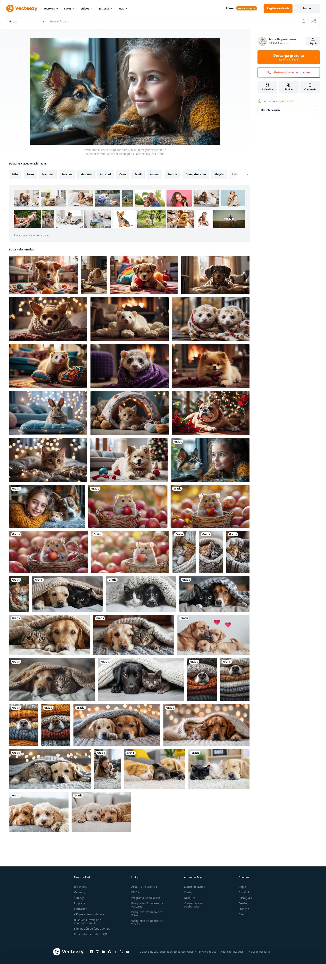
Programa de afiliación (145, 898)
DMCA (135, 892)
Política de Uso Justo (258, 951)
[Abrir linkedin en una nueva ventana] (103, 951)
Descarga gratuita (288, 57)
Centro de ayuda (194, 887)
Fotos (67, 8)
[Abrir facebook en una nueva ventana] (91, 951)
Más (121, 8)
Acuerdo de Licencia (144, 887)
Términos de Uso (206, 951)
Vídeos (85, 8)
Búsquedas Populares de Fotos (147, 913)
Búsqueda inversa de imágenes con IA (87, 921)
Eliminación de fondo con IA (92, 928)
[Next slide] (244, 174)
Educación (80, 909)
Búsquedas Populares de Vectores (147, 904)
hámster (48, 174)
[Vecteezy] (21, 8)
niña (15, 174)
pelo (235, 174)
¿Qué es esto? (287, 101)
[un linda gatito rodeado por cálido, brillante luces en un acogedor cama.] (48, 460)
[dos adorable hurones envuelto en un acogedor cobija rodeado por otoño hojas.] (210, 319)
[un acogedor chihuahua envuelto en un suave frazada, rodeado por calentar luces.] (48, 319)
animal (154, 174)
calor (122, 174)
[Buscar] (303, 21)
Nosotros (189, 898)
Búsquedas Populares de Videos (147, 922)
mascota (86, 174)
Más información (270, 110)
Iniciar (307, 8)
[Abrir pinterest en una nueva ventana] (109, 951)
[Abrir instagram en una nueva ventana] (97, 951)
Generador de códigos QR (90, 934)
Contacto (189, 892)
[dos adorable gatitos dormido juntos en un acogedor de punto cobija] (184, 552)
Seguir (313, 43)
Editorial (103, 8)
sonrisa (172, 174)
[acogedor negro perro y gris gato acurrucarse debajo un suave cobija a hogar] (67, 594)
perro (30, 174)
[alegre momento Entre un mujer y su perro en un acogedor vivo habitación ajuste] (107, 769)
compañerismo (196, 174)
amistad (105, 174)
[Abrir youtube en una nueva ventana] (127, 951)
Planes (230, 8)
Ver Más (229, 219)
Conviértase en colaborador (193, 904)
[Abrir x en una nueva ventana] (121, 951)
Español (244, 892)
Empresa (79, 903)
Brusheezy (80, 887)
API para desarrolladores (90, 914)
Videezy (79, 898)
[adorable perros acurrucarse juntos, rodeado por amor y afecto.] (213, 635)
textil (138, 174)
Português (245, 898)
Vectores (49, 8)
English (243, 887)
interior (67, 174)
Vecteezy (79, 892)
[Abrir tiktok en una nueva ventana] (115, 951)
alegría (219, 174)
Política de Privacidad (232, 951)
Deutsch (244, 903)
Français (244, 909)
